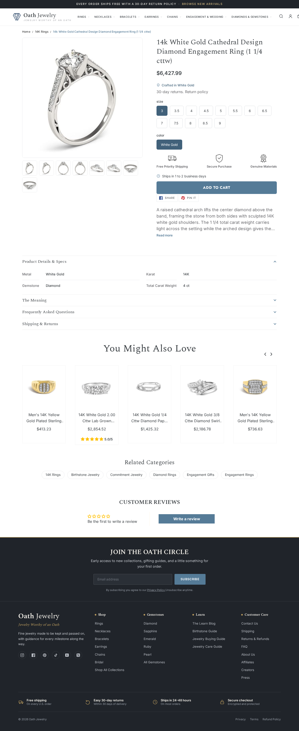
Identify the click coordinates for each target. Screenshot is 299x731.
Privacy (240, 719)
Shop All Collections (109, 670)
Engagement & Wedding (204, 16)
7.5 (176, 123)
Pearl (147, 654)
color (160, 135)
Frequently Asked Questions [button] (48, 312)
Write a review (186, 519)
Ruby (147, 646)
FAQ (244, 646)
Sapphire (150, 631)
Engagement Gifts (200, 475)
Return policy (196, 91)
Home (26, 31)
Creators (247, 670)
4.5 (206, 111)
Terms (254, 719)
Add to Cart (216, 187)
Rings (82, 16)
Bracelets (128, 16)
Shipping (247, 631)
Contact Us (249, 623)
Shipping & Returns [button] (40, 324)
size (160, 101)
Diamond (150, 623)
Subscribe (190, 579)
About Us (248, 654)
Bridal (99, 662)
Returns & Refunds (255, 639)
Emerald (150, 639)
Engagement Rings (239, 475)
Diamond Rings (164, 475)
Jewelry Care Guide (207, 646)
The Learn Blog (203, 623)
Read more (165, 235)
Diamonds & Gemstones (249, 16)
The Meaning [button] (34, 300)
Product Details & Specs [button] (44, 261)
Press (245, 677)
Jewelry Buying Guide (208, 639)
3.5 (176, 111)
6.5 (264, 111)
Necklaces (103, 16)
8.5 (205, 123)
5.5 (235, 111)
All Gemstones (154, 662)
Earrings (152, 16)
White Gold (169, 145)
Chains (172, 16)
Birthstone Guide (204, 631)
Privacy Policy (156, 590)
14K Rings (41, 31)
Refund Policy (272, 719)
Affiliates (247, 662)
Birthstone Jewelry (85, 475)
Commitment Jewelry (126, 475)
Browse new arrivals (202, 4)
